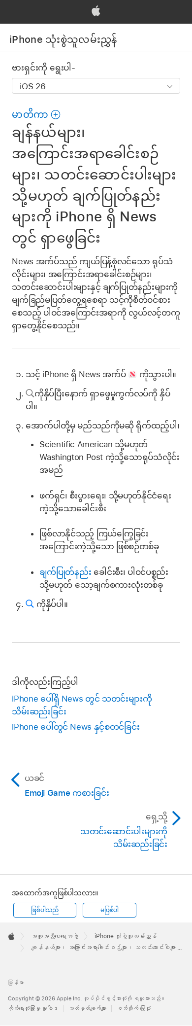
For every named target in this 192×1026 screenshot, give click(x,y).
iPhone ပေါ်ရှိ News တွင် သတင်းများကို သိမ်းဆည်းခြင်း (82, 705)
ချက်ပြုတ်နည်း (65, 572)
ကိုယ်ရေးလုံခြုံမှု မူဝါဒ (33, 1008)
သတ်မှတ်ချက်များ (87, 1008)
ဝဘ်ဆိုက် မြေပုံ (134, 1008)
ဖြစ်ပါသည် (45, 910)
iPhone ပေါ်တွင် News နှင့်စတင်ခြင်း (75, 727)
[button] (36, 114)
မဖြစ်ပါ (109, 910)
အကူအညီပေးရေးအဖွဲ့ (54, 936)
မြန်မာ (15, 982)
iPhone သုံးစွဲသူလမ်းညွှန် (63, 39)
